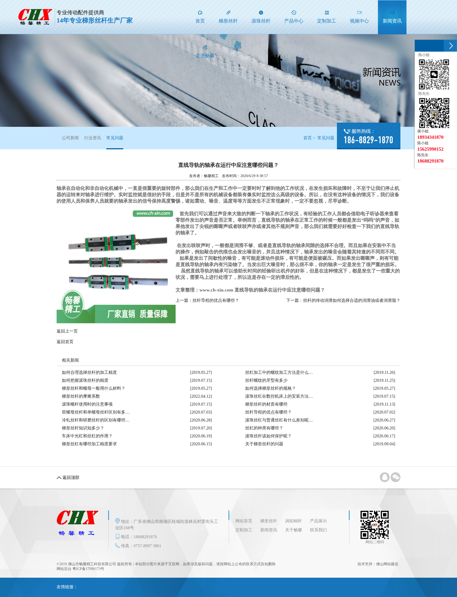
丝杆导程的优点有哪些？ (216, 300)
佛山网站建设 (387, 564)
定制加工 (243, 530)
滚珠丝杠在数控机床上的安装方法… (279, 396)
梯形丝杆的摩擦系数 (81, 396)
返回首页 (65, 341)
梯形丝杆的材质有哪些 (266, 404)
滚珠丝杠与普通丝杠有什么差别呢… (279, 420)
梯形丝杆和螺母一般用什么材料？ (93, 388)
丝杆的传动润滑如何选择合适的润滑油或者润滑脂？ (351, 300)
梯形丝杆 (268, 521)
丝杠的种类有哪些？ (264, 428)
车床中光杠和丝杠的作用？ (87, 436)
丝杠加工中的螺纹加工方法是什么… (279, 372)
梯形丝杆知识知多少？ (83, 428)
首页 (307, 138)
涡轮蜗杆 (293, 521)
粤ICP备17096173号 (88, 569)
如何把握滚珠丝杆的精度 (85, 380)
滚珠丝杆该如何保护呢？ (268, 436)
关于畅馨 (293, 530)
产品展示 (318, 521)
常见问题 (114, 138)
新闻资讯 (268, 530)
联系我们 (318, 530)
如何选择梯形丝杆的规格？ (270, 388)
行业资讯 (92, 138)
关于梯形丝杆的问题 (264, 444)
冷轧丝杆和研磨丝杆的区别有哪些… (96, 420)
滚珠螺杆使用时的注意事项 (87, 404)
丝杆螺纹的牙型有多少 (266, 380)
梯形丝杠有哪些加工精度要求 (89, 444)
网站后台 (64, 569)
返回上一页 (67, 331)
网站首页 (243, 521)
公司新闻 (70, 138)
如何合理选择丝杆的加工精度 (89, 372)
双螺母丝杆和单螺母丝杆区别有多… (96, 412)
